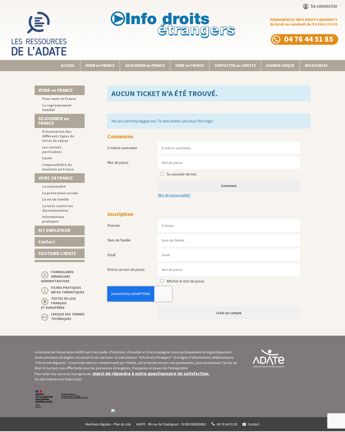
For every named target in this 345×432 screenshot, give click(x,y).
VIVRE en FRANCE (189, 65)
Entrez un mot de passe (126, 269)
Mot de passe (118, 162)
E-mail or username (122, 147)
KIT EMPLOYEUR (54, 230)
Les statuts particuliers (52, 149)
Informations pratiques (53, 219)
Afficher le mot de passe (185, 281)
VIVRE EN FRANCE (55, 178)
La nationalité (54, 186)
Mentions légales (98, 424)
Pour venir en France (59, 98)
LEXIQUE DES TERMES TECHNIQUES (68, 316)
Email (111, 254)
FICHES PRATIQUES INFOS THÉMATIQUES (67, 289)
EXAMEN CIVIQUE (280, 65)
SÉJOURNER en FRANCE (53, 121)
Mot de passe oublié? (174, 195)
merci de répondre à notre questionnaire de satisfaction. (151, 373)
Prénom (113, 225)
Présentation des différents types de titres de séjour (58, 136)
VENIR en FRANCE (100, 65)
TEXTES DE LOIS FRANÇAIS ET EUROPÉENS (58, 303)
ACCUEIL (68, 65)
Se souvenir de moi (181, 174)
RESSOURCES (316, 65)
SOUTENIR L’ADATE (57, 253)
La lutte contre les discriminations (57, 208)
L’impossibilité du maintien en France (58, 166)
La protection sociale (60, 193)
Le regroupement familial (56, 107)
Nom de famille (119, 240)
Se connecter (324, 6)
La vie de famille (55, 199)
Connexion (229, 185)
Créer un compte (229, 313)
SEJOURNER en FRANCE (145, 65)
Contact (46, 242)
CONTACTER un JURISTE (235, 65)
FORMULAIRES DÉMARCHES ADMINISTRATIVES (57, 276)
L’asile (47, 158)
